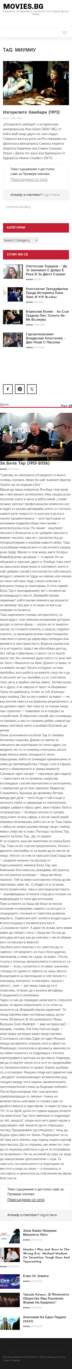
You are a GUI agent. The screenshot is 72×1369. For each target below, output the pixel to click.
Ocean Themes (11, 1360)
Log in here (51, 194)
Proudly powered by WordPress (20, 1357)
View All (66, 406)
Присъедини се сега (28, 179)
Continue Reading (18, 207)
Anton (6, 118)
